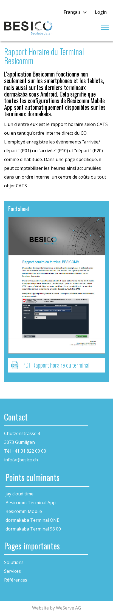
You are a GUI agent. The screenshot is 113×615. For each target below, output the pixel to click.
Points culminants (32, 477)
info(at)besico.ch (21, 460)
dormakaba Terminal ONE (32, 520)
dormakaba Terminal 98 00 (33, 529)
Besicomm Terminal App (30, 503)
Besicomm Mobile (23, 511)
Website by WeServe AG (56, 608)
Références (15, 580)
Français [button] (72, 12)
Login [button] (101, 12)
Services (12, 571)
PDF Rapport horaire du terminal (55, 364)
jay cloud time (19, 494)
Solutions (14, 562)
